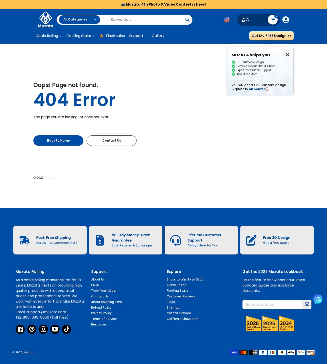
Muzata (50, 177)
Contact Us (99, 296)
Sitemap (173, 307)
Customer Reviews (181, 296)
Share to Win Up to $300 (185, 279)
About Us (98, 279)
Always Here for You (203, 245)
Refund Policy (101, 307)
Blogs (171, 302)
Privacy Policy (101, 313)
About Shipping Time (106, 302)
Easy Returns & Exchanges (132, 245)
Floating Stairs (177, 291)
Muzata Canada (179, 313)
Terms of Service (104, 319)
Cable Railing (176, 285)
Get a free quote (276, 242)
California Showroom (182, 319)
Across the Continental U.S (56, 242)
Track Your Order (104, 291)
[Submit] (307, 304)
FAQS (95, 285)
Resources (99, 324)
